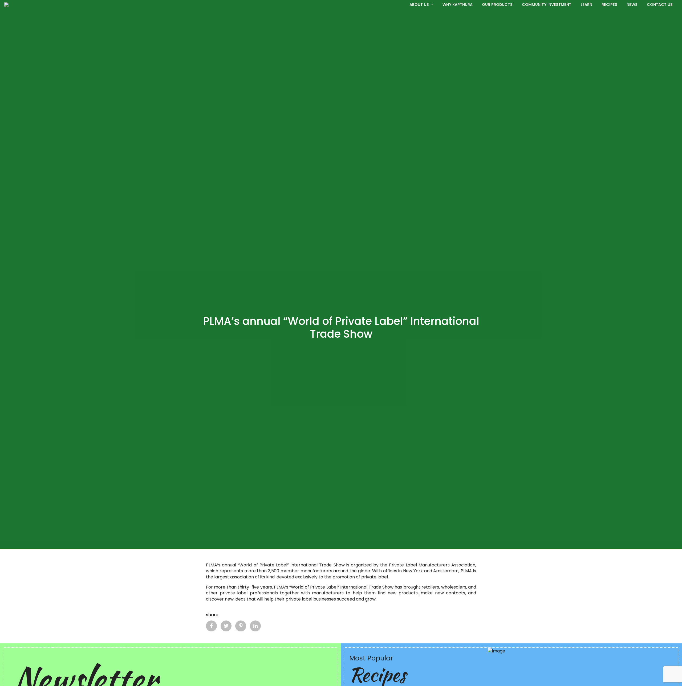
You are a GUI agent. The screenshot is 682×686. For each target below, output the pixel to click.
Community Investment (546, 4)
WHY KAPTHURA (458, 4)
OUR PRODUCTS (497, 4)
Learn (586, 4)
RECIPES (609, 4)
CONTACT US (660, 4)
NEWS (632, 4)
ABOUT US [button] (419, 4)
